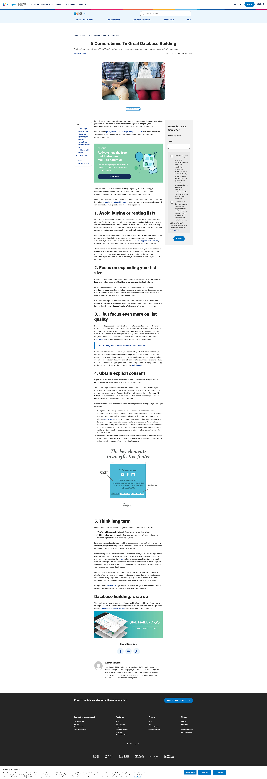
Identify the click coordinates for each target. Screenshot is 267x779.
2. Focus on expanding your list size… (83, 136)
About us (183, 721)
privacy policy (174, 230)
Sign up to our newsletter (178, 700)
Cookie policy (138, 777)
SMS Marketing (120, 724)
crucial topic (100, 339)
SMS (150, 724)
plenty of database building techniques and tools (124, 132)
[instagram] (139, 743)
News (189, 20)
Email (117, 721)
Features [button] (34, 4)
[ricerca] (235, 4)
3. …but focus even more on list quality (84, 144)
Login (259, 4)
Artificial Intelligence (122, 729)
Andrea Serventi (80, 54)
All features (119, 732)
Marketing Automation (142, 20)
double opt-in (109, 419)
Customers (184, 724)
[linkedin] (128, 651)
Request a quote (79, 727)
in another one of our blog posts (115, 202)
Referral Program (154, 727)
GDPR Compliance (186, 732)
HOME (76, 35)
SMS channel (137, 365)
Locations (184, 727)
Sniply (120, 559)
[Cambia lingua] (240, 4)
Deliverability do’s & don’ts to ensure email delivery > (122, 345)
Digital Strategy (113, 20)
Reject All (205, 772)
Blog (83, 35)
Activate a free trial (80, 729)
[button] (83, 125)
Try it (249, 4)
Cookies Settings (190, 772)
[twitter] (136, 651)
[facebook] (120, 651)
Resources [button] (71, 4)
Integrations (47, 4)
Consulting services (154, 729)
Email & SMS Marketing (84, 20)
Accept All (220, 772)
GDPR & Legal (169, 20)
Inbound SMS (112, 586)
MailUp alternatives (121, 735)
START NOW (114, 177)
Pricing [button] (59, 4)
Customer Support (79, 721)
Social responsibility (187, 729)
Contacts (76, 724)
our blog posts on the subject (147, 241)
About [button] (82, 4)
